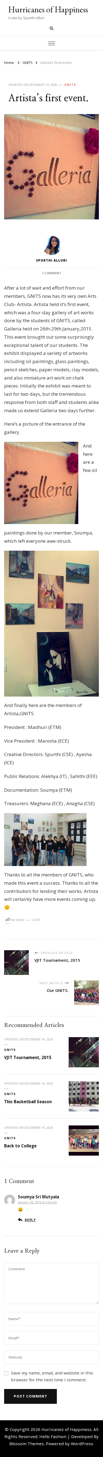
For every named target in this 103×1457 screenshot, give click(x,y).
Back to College (20, 1145)
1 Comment (51, 273)
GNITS (70, 85)
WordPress (82, 1443)
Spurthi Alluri (51, 260)
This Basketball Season (28, 1101)
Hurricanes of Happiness (48, 9)
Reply (30, 1220)
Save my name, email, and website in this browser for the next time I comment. (52, 1376)
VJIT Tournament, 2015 (27, 1057)
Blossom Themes (26, 1443)
